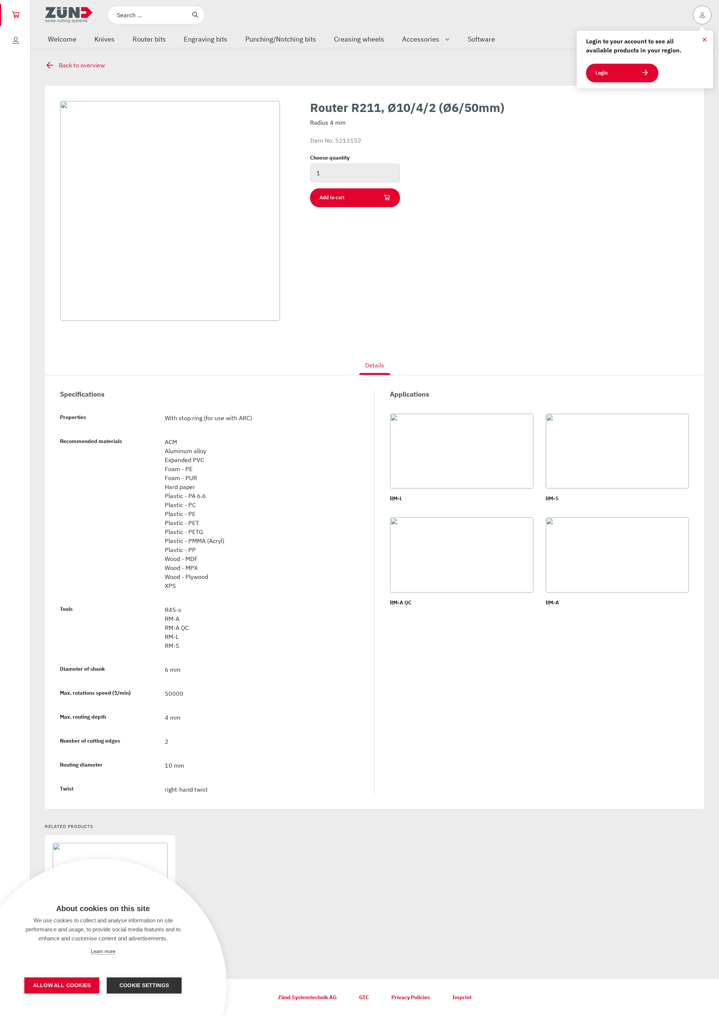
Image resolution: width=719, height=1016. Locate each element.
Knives (104, 39)
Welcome (62, 39)
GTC (364, 997)
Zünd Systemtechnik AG (307, 997)
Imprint (461, 997)
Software (481, 39)
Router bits (149, 39)
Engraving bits (205, 39)
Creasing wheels (359, 39)
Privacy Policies (410, 997)
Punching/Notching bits (280, 39)
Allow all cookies (62, 985)
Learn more (103, 951)
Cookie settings (144, 985)
